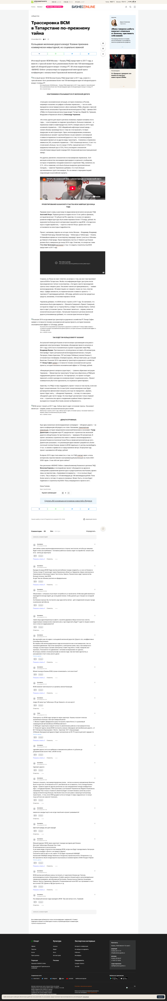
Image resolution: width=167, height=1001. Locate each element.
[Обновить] (103, 529)
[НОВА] (54, 7)
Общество (35, 16)
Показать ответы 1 (39, 677)
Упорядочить (90, 531)
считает (80, 455)
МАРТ (121, 23)
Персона (33, 949)
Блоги (33, 952)
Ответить (50, 559)
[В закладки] (103, 48)
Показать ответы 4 (39, 608)
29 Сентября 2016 (36, 39)
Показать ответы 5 (39, 584)
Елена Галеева (45, 486)
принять (160, 997)
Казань (33, 6)
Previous (112, 47)
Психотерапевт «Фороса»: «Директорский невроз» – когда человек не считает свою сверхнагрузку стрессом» (121, 77)
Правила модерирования (38, 923)
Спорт (36, 941)
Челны (107, 2)
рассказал (59, 245)
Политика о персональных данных (83, 986)
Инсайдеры (78, 955)
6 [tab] (124, 86)
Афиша (33, 946)
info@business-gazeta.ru (118, 953)
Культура (57, 941)
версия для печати (91, 519)
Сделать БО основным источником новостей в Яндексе (68, 501)
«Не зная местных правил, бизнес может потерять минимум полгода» (121, 32)
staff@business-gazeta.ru (118, 965)
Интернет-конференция (81, 946)
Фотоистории (57, 955)
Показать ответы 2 (39, 559)
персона (113, 17)
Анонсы (55, 946)
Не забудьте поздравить (82, 949)
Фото (54, 952)
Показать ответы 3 (39, 740)
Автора (57, 531)
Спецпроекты (79, 960)
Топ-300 (77, 966)
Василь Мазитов (125, 22)
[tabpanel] (122, 31)
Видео (55, 949)
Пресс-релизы (35, 955)
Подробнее (86, 997)
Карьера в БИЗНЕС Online (38, 963)
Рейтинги (77, 952)
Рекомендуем (115, 70)
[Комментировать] (103, 43)
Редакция (34, 960)
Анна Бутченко (47, 489)
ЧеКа (38, 713)
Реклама (56, 960)
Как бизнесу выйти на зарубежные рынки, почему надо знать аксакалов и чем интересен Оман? (122, 40)
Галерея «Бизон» (79, 963)
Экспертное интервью (85, 941)
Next (134, 47)
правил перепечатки (92, 992)
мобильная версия (81, 978)
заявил (54, 363)
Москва (118, 2)
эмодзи (41, 556)
